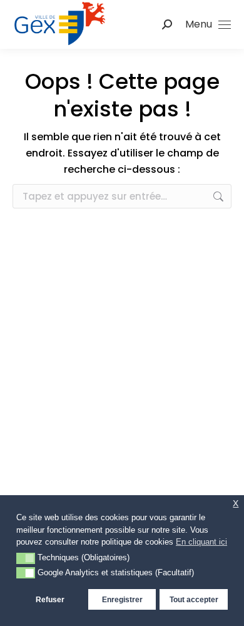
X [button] (235, 503)
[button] (25, 558)
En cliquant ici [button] (201, 541)
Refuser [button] (50, 599)
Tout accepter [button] (194, 599)
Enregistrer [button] (122, 599)
